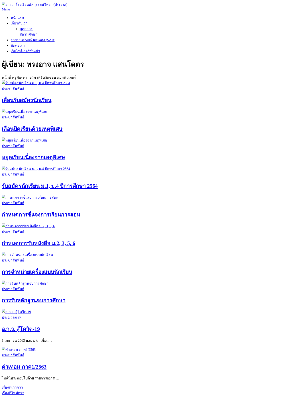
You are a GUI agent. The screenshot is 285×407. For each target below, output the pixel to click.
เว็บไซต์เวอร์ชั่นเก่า (25, 51)
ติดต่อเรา (18, 45)
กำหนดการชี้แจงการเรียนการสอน (41, 214)
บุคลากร (26, 29)
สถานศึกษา (28, 34)
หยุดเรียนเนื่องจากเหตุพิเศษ (33, 157)
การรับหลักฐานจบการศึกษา (33, 300)
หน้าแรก (17, 18)
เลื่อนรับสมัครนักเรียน (26, 100)
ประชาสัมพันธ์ (13, 88)
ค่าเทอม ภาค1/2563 (24, 367)
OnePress (100, 398)
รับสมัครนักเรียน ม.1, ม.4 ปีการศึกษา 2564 (50, 186)
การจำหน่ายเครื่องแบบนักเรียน (37, 272)
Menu (6, 9)
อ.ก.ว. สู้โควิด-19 (21, 329)
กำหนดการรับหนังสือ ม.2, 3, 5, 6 (38, 243)
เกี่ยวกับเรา (19, 23)
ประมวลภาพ (12, 317)
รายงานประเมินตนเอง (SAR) (33, 40)
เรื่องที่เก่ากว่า (12, 387)
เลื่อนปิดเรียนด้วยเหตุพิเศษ (32, 129)
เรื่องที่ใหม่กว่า (13, 393)
